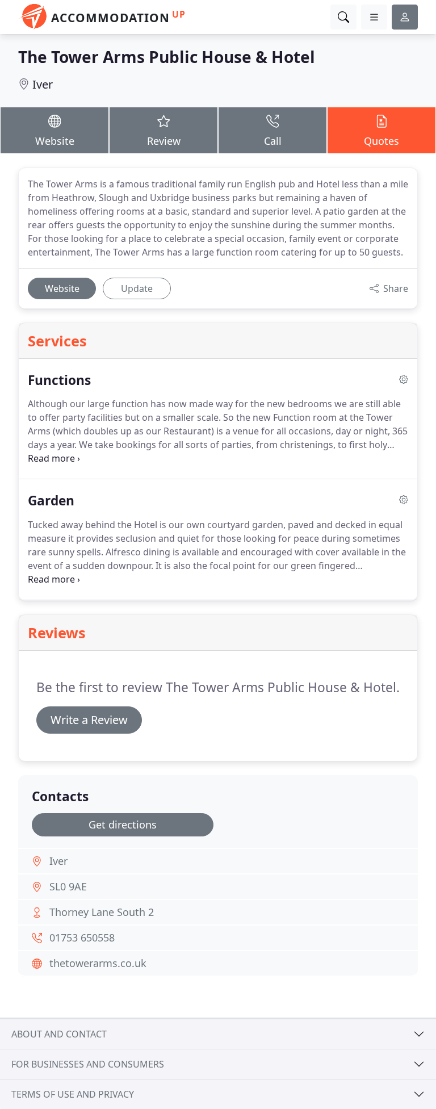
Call (273, 141)
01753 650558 (82, 937)
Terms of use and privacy (72, 1094)
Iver (42, 84)
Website (54, 141)
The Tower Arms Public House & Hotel (166, 57)
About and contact (59, 1034)
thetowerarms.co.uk (97, 963)
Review (164, 141)
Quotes (381, 141)
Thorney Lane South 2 (101, 912)
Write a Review (89, 719)
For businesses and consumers (87, 1064)
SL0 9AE (68, 886)
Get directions (123, 824)
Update (137, 288)
